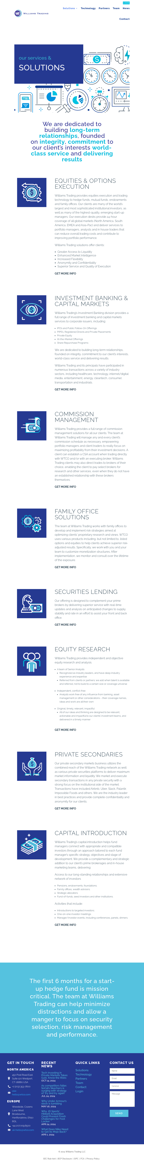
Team (116, 8)
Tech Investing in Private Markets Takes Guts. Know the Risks (54, 1075)
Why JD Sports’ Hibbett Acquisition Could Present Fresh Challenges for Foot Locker (53, 1116)
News (126, 8)
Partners (104, 8)
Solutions (69, 8)
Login (126, 3)
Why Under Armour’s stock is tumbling (54, 1102)
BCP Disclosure (65, 1159)
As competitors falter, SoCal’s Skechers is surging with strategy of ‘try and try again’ (54, 1089)
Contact (124, 19)
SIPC (76, 1159)
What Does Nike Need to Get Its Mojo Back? (54, 1130)
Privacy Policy (93, 1159)
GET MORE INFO (65, 273)
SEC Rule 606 (49, 1159)
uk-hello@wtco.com (23, 1130)
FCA (82, 1159)
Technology (88, 8)
